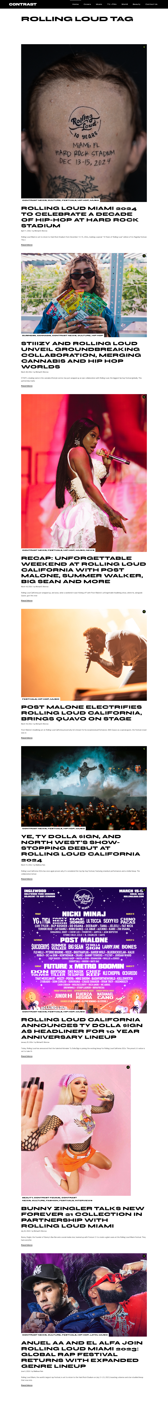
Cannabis (44, 336)
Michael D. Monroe (41, 231)
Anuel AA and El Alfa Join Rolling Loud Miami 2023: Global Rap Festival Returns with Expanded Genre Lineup (82, 1354)
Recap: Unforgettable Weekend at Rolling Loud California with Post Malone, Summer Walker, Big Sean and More (83, 570)
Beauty (27, 1198)
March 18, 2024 (26, 586)
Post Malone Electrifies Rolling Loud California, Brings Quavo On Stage (81, 713)
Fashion (52, 1201)
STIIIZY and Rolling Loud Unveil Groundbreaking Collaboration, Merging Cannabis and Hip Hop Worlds (81, 355)
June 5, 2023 (25, 1371)
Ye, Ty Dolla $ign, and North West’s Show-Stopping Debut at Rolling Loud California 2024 (80, 848)
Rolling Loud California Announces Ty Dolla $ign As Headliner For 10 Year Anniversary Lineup (82, 1028)
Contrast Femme (47, 1198)
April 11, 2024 (26, 231)
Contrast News (34, 200)
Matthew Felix (40, 865)
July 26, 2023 (25, 1231)
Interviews (83, 1201)
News (90, 550)
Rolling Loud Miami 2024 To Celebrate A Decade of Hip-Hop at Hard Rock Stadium (80, 217)
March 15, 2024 (26, 865)
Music (94, 200)
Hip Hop (83, 200)
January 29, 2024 (27, 1042)
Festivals (69, 200)
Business (29, 336)
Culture (54, 200)
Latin (94, 1335)
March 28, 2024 (26, 372)
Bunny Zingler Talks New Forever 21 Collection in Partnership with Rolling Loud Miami (83, 1217)
